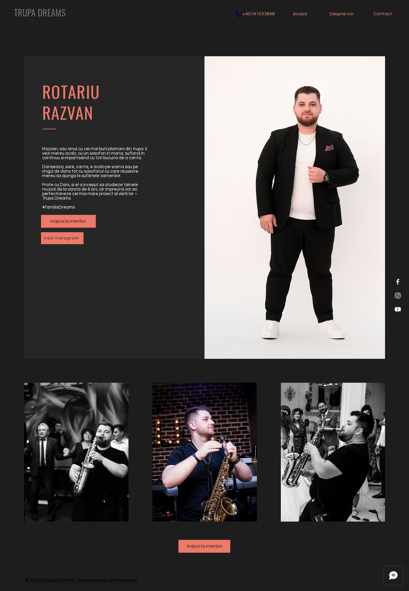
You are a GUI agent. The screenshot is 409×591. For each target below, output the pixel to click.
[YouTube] (398, 309)
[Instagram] (398, 295)
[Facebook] (398, 281)
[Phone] (238, 14)
